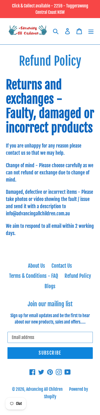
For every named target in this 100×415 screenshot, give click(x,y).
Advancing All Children (44, 389)
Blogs (50, 286)
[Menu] (91, 31)
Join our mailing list (50, 304)
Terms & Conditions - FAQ (33, 276)
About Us (36, 266)
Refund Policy (78, 276)
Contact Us (61, 266)
